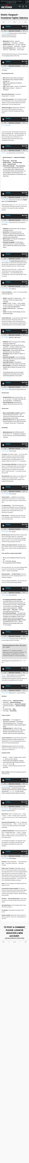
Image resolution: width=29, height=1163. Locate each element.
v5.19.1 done (5, 222)
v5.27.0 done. (5, 858)
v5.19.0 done (5, 199)
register (11, 933)
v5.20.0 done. (5, 288)
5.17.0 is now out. (6, 68)
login (17, 930)
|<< (3, 22)
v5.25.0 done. (5, 693)
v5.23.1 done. (5, 493)
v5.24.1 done (5, 595)
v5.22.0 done (5, 389)
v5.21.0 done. (5, 337)
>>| (25, 22)
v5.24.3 (3, 675)
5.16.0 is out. (5, 33)
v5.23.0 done (5, 451)
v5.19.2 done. (5, 261)
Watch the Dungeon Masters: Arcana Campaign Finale (11, 1)
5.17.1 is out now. (6, 125)
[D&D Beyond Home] (6, 6)
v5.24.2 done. (5, 638)
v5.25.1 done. (5, 786)
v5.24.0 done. (5, 531)
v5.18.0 (4, 153)
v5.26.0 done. (5, 809)
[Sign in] (23, 6)
